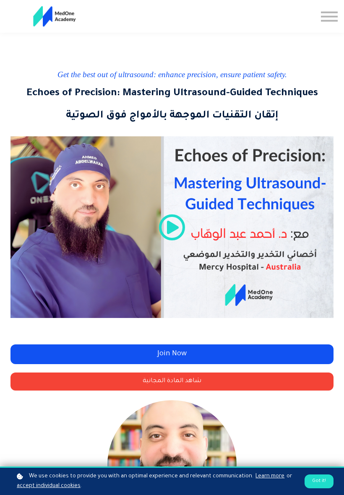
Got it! (319, 481)
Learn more (269, 476)
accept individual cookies (49, 486)
